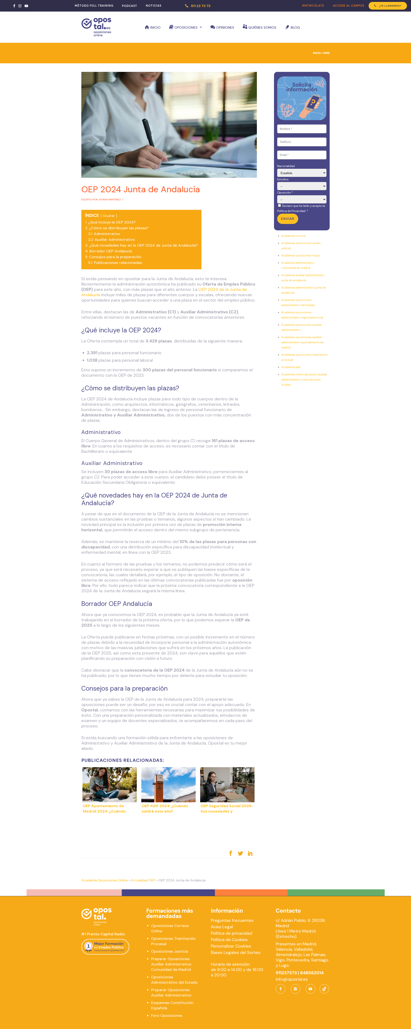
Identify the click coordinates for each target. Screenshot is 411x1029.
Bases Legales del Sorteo (236, 952)
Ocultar (109, 215)
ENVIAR (287, 218)
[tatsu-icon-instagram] (19, 5)
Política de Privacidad (291, 211)
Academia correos (293, 236)
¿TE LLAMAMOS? (390, 5)
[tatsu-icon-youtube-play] (26, 5)
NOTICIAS (153, 5)
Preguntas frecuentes (232, 920)
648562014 (312, 973)
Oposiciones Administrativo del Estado (174, 979)
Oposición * (285, 192)
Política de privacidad (231, 933)
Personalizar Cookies (231, 946)
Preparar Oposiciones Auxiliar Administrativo (171, 992)
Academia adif (290, 367)
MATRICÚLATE (313, 5)
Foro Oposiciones (166, 1015)
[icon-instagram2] (296, 989)
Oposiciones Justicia (169, 951)
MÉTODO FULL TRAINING (94, 5)
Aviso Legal (222, 927)
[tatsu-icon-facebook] (14, 5)
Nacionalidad (286, 166)
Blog (295, 27)
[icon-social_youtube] (310, 989)
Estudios (283, 179)
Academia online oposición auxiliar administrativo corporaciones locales (304, 379)
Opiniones (225, 27)
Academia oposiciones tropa (300, 255)
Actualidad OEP (143, 880)
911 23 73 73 (200, 6)
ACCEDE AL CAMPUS (348, 5)
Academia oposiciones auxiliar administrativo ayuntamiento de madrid (302, 342)
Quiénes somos (262, 27)
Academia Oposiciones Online (104, 880)
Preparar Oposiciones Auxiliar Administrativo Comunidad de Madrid (171, 964)
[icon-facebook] (281, 989)
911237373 (286, 973)
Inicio (155, 27)
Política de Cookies (229, 939)
